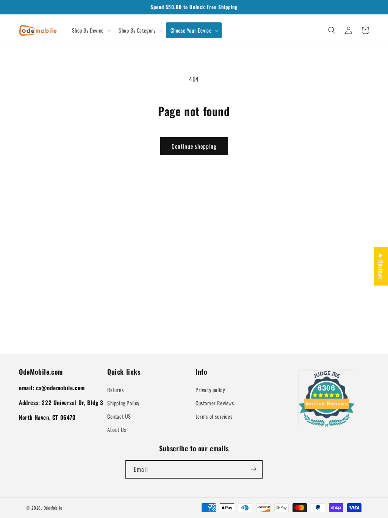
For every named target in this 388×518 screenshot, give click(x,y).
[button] (90, 30)
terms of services (214, 416)
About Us (116, 429)
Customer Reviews (215, 403)
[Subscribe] (253, 469)
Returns (115, 390)
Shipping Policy (123, 403)
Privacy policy (210, 390)
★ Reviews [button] (380, 266)
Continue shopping (194, 146)
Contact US (119, 416)
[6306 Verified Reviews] (326, 427)
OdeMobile (53, 508)
